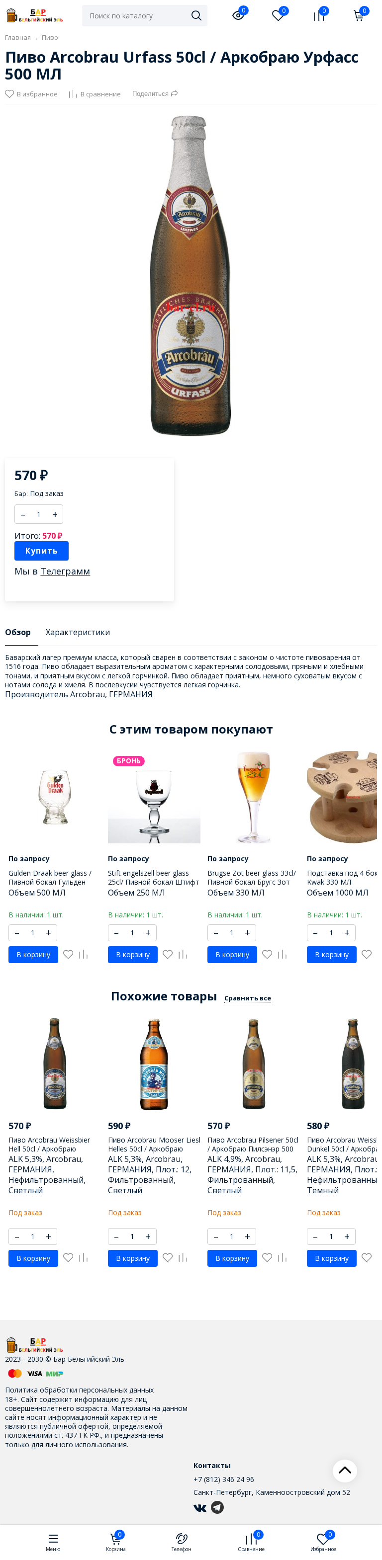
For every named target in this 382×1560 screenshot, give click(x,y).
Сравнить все (247, 997)
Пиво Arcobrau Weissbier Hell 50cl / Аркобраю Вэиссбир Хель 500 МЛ (49, 1148)
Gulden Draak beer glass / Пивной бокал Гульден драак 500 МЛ (50, 882)
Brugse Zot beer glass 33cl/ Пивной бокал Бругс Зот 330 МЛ (251, 882)
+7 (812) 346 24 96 (223, 1479)
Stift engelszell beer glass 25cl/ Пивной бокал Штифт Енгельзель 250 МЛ (153, 882)
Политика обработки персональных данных (79, 1390)
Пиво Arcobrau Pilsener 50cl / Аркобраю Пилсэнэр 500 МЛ (252, 1148)
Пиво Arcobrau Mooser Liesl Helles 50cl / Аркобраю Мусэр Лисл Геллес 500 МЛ (154, 1148)
